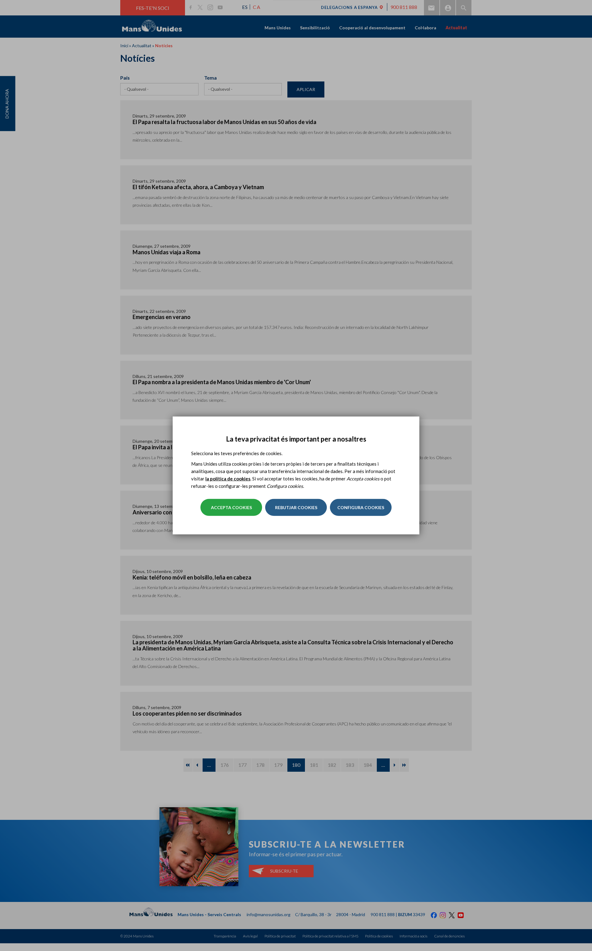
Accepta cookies (231, 507)
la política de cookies (227, 478)
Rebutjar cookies (296, 507)
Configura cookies (360, 507)
